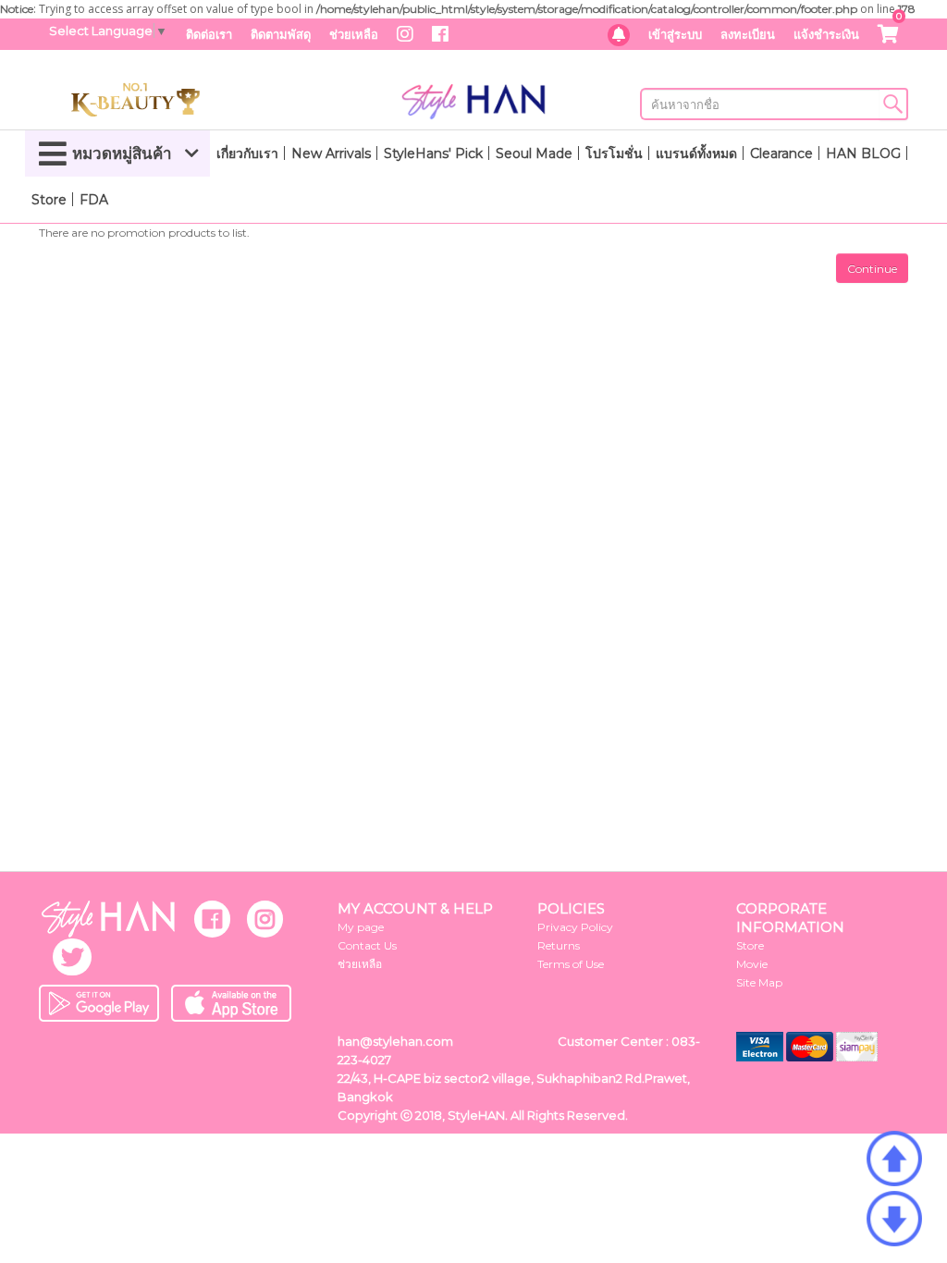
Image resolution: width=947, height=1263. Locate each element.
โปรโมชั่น (614, 153)
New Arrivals (331, 153)
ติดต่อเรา (209, 34)
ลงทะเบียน (747, 34)
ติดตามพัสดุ (281, 34)
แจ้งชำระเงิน (826, 34)
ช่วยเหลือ (353, 34)
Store (49, 199)
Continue (872, 269)
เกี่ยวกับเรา (247, 153)
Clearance (781, 153)
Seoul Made (534, 153)
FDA (94, 199)
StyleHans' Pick (433, 153)
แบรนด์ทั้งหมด (696, 153)
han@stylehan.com (395, 1041)
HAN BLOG (863, 153)
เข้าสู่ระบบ (675, 34)
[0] (888, 36)
